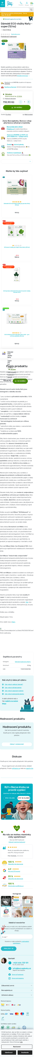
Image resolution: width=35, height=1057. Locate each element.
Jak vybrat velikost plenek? (14, 684)
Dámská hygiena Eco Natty (23, 662)
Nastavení (16, 1047)
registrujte (29, 768)
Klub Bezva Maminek (10, 87)
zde (21, 1042)
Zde (27, 602)
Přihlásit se (8, 948)
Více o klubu (10, 798)
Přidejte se (10, 129)
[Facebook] (15, 974)
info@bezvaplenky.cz (22, 968)
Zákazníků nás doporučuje (15, 864)
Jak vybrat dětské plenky (13, 687)
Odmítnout (9, 1052)
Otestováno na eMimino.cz (16, 886)
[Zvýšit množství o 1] (28, 102)
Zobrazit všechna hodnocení (17, 842)
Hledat (31, 9)
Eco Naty (8, 114)
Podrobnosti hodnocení (9, 36)
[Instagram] (16, 978)
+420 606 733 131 (21, 3)
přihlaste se (16, 768)
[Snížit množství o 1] (20, 102)
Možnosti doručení (10, 98)
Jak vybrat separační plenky (14, 691)
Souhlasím (25, 1052)
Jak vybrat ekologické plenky (14, 694)
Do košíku (18, 107)
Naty (13, 622)
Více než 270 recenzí (14, 871)
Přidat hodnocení (17, 744)
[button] (17, 212)
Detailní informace (22, 76)
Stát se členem (24, 798)
